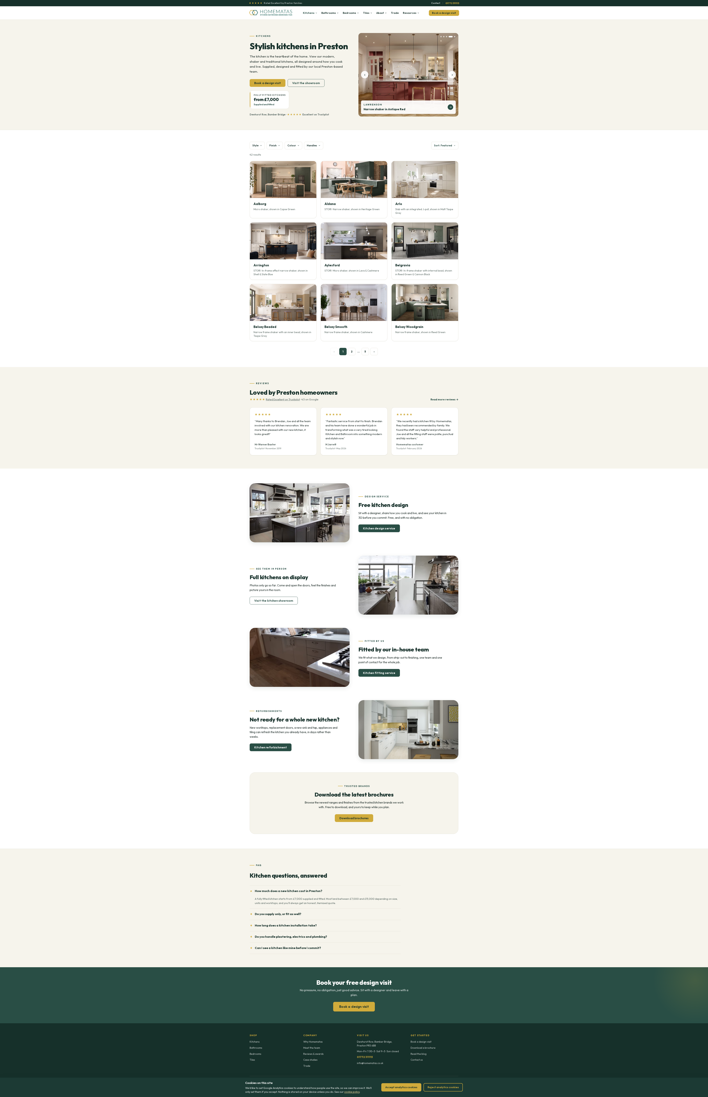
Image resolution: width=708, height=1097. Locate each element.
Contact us (417, 1059)
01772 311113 (452, 3)
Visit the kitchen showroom (273, 600)
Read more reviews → (444, 399)
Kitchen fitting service (379, 673)
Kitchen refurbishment (270, 747)
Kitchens (308, 13)
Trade (395, 13)
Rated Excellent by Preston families (275, 3)
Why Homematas (313, 1041)
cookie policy (352, 1091)
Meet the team (311, 1047)
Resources (409, 13)
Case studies (310, 1059)
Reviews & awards (313, 1054)
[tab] (441, 36)
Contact (435, 3)
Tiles (366, 13)
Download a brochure (423, 1047)
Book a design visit (444, 13)
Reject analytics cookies (443, 1087)
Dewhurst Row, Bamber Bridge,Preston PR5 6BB (374, 1043)
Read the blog (418, 1054)
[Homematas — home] (271, 13)
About (380, 13)
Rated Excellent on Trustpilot (283, 399)
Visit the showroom (306, 83)
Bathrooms (328, 13)
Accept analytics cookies (401, 1087)
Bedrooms (349, 13)
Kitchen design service (379, 528)
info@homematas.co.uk (370, 1063)
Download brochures (354, 818)
